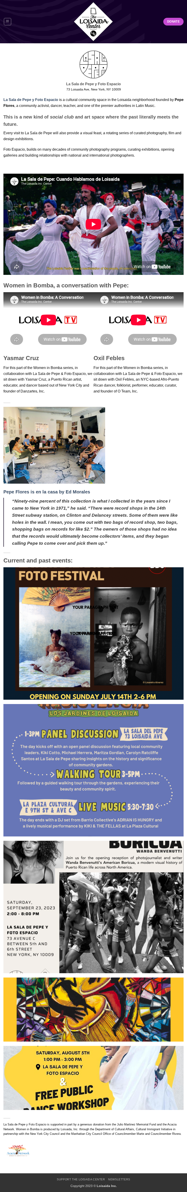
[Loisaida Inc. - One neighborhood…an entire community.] (93, 21)
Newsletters (119, 1179)
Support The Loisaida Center (81, 1179)
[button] (7, 21)
